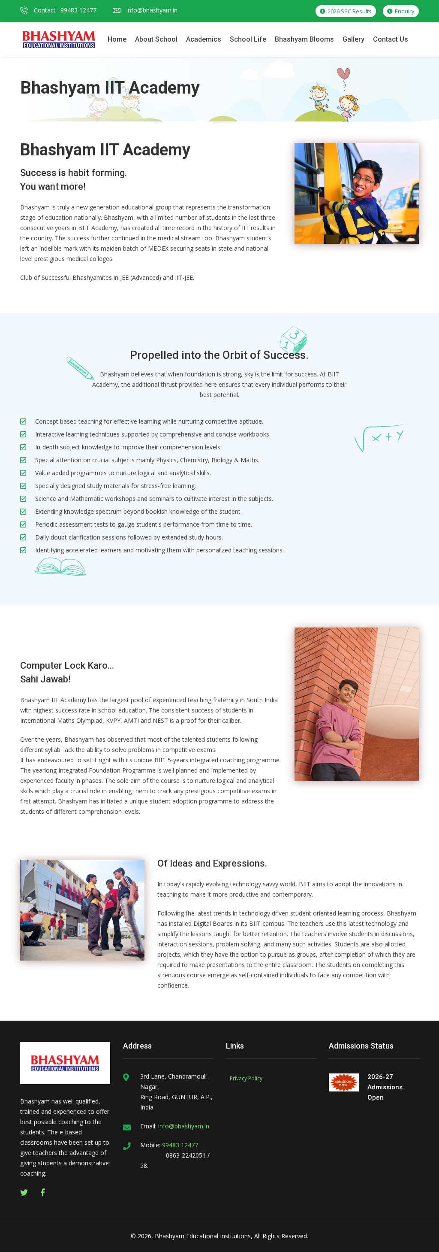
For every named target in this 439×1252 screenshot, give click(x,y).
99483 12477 (179, 1145)
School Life (248, 39)
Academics (203, 39)
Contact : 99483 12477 (64, 10)
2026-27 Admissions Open (385, 1087)
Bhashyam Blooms (304, 39)
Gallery (353, 39)
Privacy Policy (246, 1078)
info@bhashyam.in (151, 10)
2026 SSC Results (349, 11)
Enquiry (404, 11)
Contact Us (390, 39)
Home (117, 39)
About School (156, 39)
